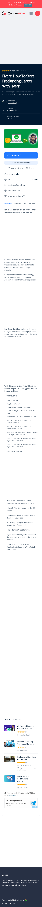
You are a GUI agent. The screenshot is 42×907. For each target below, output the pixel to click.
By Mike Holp (22, 750)
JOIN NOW (28, 5)
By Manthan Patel (23, 735)
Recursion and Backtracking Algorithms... (23, 778)
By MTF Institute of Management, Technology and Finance (26, 768)
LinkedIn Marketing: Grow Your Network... (25, 742)
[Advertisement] (21, 40)
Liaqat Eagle (13, 103)
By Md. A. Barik (22, 788)
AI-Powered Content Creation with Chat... (25, 727)
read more (13, 795)
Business (10, 110)
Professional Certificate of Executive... (26, 758)
